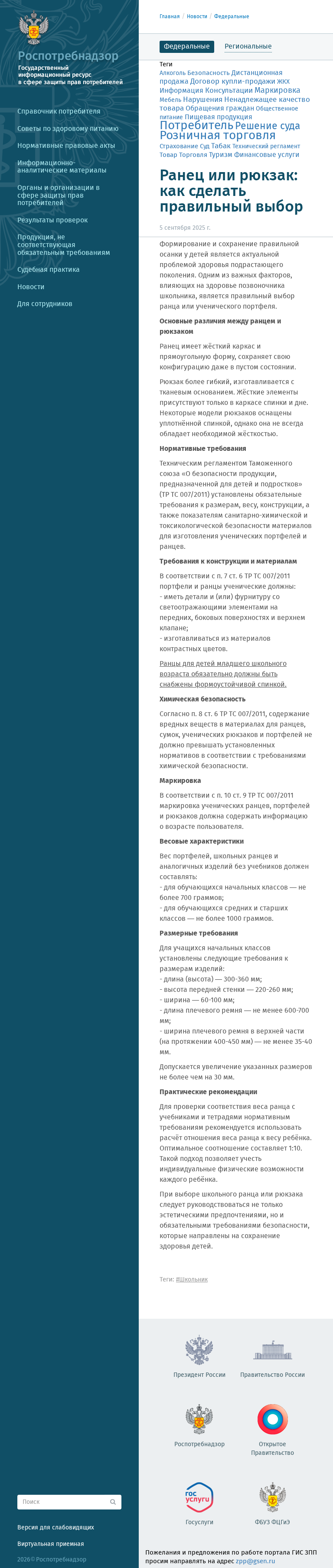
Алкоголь (173, 73)
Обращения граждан (220, 108)
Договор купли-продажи (232, 82)
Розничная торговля (218, 136)
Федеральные (231, 17)
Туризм (220, 155)
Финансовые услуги (267, 155)
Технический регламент (266, 146)
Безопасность (208, 73)
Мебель (170, 100)
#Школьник (192, 1279)
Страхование (179, 146)
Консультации (229, 91)
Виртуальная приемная (50, 1544)
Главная (170, 17)
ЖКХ (283, 82)
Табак (221, 146)
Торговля (193, 155)
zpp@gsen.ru (255, 1561)
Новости (197, 17)
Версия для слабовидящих (55, 1527)
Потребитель (196, 126)
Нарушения (202, 99)
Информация (181, 90)
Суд (204, 146)
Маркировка (277, 91)
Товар (168, 155)
